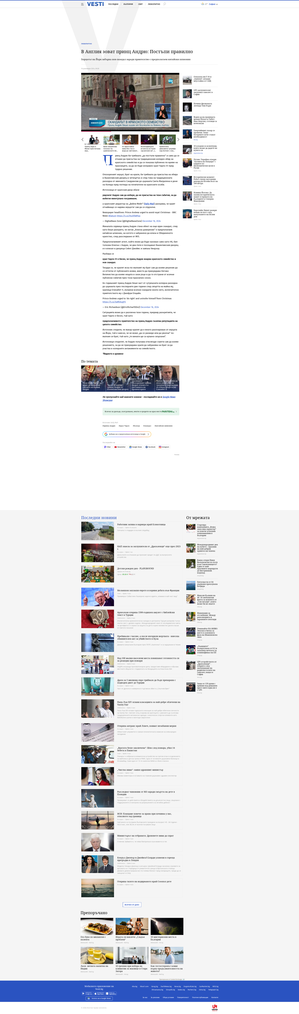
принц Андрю (109, 426)
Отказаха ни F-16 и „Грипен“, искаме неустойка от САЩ (202, 78)
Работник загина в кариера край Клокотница (141, 524)
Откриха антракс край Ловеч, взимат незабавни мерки (146, 725)
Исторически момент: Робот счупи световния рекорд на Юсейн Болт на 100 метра (206, 180)
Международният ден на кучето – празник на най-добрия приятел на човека (207, 547)
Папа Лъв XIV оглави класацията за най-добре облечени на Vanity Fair (148, 703)
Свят (140, 4)
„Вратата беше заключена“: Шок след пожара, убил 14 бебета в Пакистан (146, 749)
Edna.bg (202, 990)
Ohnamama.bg (157, 990)
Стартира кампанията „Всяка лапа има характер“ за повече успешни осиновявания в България (206, 530)
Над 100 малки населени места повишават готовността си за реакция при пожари (148, 659)
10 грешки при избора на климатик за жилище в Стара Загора (131, 968)
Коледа (137, 426)
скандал (147, 426)
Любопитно (154, 4)
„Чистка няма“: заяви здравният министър (140, 769)
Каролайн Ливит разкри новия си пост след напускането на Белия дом (205, 213)
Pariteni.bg (192, 990)
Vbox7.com (144, 986)
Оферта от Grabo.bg (123, 571)
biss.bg (196, 140)
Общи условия (168, 997)
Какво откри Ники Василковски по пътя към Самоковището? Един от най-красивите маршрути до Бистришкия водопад (207, 566)
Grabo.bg (181, 990)
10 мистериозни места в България (163, 938)
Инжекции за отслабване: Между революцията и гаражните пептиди (206, 616)
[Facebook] (218, 1000)
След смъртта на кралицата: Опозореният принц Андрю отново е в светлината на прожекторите (141, 384)
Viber (109, 447)
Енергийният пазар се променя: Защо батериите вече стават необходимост (204, 133)
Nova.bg (177, 986)
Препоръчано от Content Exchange (170, 979)
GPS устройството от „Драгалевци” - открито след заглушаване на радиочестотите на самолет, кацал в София (207, 668)
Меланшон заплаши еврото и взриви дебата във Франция (148, 590)
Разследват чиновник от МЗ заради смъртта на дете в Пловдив (146, 793)
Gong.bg (154, 986)
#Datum (112, 215)
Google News (137, 447)
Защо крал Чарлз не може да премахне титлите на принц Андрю (92, 386)
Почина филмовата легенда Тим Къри (203, 104)
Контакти (214, 997)
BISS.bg (215, 986)
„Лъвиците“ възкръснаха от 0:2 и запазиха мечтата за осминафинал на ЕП (207, 649)
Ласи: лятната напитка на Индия (94, 967)
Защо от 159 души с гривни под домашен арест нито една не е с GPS (207, 686)
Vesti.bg (95, 4)
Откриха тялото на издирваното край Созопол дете (144, 881)
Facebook (151, 447)
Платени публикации (200, 997)
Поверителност (183, 997)
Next (178, 145)
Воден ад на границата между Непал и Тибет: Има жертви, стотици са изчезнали (205, 120)
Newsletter (121, 447)
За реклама (155, 997)
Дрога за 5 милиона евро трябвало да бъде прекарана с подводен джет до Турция (146, 681)
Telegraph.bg (213, 990)
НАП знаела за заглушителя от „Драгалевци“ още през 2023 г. (148, 547)
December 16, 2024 (151, 221)
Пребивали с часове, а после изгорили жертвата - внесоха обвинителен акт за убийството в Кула (148, 637)
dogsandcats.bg (198, 153)
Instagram (165, 447)
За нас (145, 997)
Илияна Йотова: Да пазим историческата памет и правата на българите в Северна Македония (204, 196)
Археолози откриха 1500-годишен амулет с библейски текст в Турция (146, 613)
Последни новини (99, 517)
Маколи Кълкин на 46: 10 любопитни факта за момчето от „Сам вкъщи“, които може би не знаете (207, 599)
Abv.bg (134, 986)
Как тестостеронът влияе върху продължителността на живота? (167, 968)
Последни (113, 4)
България (128, 4)
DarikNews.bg (166, 986)
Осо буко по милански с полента (93, 938)
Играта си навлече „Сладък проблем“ (130, 938)
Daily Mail (149, 203)
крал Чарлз (124, 426)
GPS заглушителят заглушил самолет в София (203, 92)
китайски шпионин (164, 426)
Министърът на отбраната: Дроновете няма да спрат (145, 835)
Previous (82, 145)
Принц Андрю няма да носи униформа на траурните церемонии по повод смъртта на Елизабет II (167, 385)
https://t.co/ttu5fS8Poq (128, 215)
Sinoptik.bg (170, 990)
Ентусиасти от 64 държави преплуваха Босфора (207, 584)
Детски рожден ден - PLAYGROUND (135, 568)
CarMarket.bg (204, 986)
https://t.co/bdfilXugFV (114, 302)
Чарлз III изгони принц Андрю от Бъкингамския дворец (117, 387)
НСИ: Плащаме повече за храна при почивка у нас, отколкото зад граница (144, 815)
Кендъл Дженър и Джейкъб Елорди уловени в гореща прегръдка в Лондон (146, 859)
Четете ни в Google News (101, 998)
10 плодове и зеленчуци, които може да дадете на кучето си (205, 148)
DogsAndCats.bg (190, 986)
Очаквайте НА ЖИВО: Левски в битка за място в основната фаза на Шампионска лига (207, 632)
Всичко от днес (132, 905)
